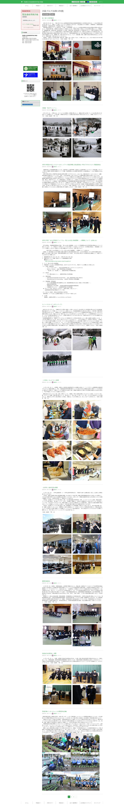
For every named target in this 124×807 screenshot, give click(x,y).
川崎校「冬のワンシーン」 (50, 108)
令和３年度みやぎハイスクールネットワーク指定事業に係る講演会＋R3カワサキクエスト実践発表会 (71, 164)
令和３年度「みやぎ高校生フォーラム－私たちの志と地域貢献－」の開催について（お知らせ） (70, 240)
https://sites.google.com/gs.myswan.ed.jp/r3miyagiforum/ (58, 261)
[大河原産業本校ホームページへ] (30, 68)
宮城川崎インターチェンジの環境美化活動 (54, 711)
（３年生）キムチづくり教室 (50, 380)
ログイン (101, 2)
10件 (52, 14)
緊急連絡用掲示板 (30, 14)
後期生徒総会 (46, 581)
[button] (38, 5)
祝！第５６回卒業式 (48, 18)
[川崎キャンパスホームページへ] (30, 75)
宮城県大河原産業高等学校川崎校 (33, 2)
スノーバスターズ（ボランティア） (52, 304)
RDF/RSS (24, 16)
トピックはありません (28, 24)
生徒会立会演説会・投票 (49, 653)
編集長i (55, 20)
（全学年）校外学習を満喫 (50, 487)
